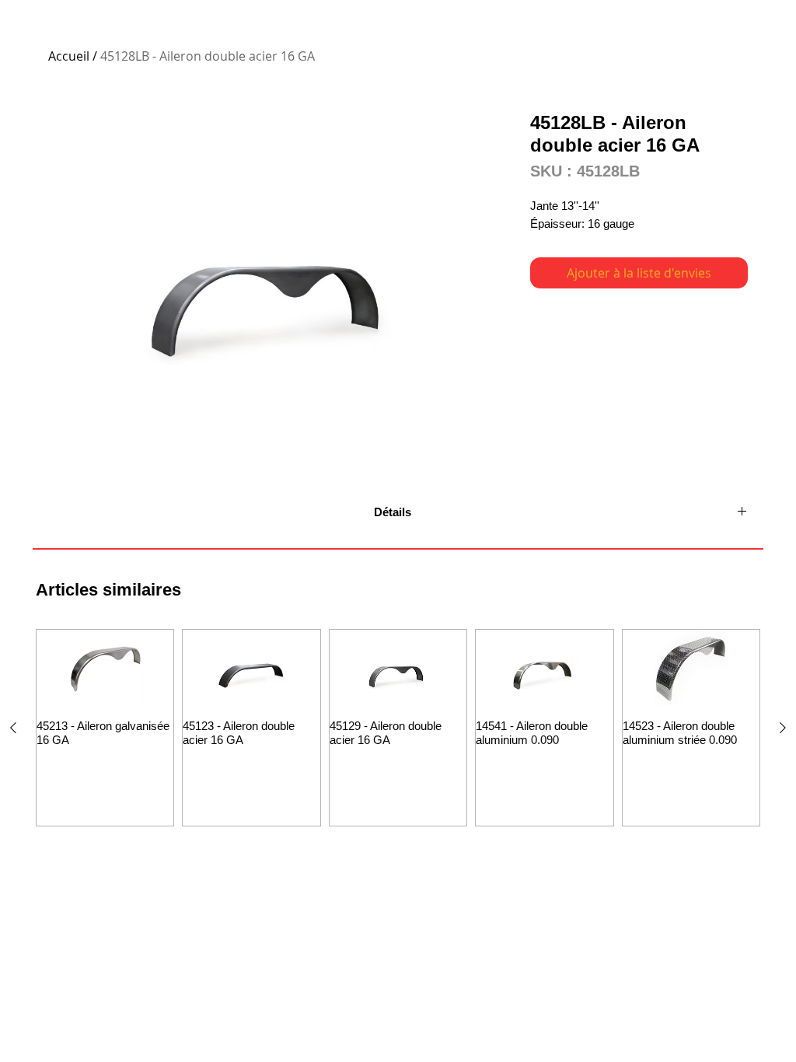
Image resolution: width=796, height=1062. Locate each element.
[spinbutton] (105, 771)
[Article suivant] (782, 727)
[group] (398, 727)
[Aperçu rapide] (105, 668)
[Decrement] (49, 771)
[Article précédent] (13, 727)
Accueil (68, 56)
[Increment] (160, 771)
